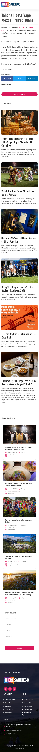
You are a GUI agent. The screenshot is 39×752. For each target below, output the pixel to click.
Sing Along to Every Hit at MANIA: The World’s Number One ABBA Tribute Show (18, 448)
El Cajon (10, 457)
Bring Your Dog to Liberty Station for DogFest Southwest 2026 (18, 288)
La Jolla (10, 566)
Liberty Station (11, 529)
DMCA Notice (28, 709)
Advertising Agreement (26, 714)
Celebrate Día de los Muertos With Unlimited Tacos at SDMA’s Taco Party (18, 484)
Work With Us (9, 709)
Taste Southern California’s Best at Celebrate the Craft (18, 557)
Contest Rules (28, 699)
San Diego (10, 602)
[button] (19, 624)
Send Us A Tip (9, 703)
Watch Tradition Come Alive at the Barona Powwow (17, 193)
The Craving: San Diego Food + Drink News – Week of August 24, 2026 (18, 382)
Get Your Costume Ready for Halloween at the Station (18, 521)
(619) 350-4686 (11, 734)
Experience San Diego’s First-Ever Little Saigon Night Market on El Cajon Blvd (17, 142)
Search (19, 648)
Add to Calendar (19, 94)
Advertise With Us (10, 699)
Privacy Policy (28, 703)
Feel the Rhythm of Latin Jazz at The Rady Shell (18, 335)
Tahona (21, 27)
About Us (8, 706)
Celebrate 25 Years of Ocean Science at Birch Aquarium (18, 239)
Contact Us (8, 712)
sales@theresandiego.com (14, 730)
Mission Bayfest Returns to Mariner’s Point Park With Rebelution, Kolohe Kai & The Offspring (19, 593)
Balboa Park (11, 493)
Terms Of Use (28, 706)
